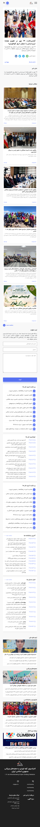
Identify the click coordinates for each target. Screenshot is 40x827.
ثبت (20, 380)
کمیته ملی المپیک (15, 808)
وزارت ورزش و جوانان (15, 806)
